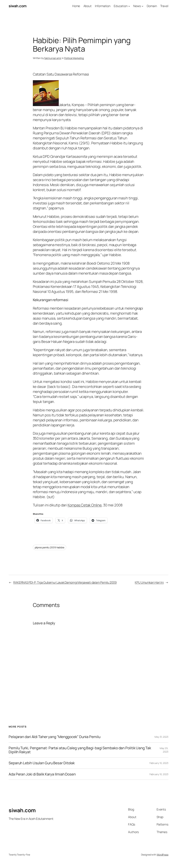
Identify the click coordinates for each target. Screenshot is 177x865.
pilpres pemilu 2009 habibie (49, 547)
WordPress (162, 854)
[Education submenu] (129, 6)
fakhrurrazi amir (52, 58)
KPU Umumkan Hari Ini (149, 582)
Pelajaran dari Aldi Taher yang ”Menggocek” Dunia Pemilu (54, 737)
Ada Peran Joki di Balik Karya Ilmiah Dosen (42, 774)
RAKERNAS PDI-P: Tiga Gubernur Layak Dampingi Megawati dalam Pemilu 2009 (65, 582)
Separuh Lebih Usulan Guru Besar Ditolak (42, 763)
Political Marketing (74, 58)
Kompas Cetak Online (85, 505)
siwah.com (18, 5)
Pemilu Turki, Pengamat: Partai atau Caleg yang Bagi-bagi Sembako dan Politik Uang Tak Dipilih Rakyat (80, 750)
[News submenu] (142, 6)
